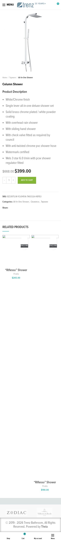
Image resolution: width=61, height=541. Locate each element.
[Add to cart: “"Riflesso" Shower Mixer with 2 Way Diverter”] (24, 239)
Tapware (12, 77)
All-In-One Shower (25, 77)
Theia (44, 527)
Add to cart (27, 180)
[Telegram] (26, 208)
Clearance (35, 201)
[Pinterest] (19, 208)
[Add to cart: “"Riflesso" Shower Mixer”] (53, 239)
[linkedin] (22, 208)
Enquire (24, 246)
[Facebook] (11, 208)
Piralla (16, 274)
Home (4, 77)
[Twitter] (15, 208)
